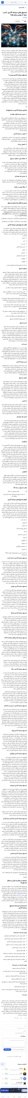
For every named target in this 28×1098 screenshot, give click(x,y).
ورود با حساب (15, 1049)
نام (25, 1026)
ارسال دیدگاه (7, 1049)
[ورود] (2, 2)
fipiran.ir (19, 895)
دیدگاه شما (23, 1036)
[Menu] (25, 2)
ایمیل (24, 1031)
